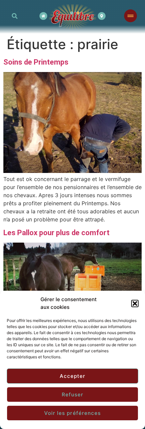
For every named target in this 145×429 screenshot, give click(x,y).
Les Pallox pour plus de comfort (56, 232)
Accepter (73, 376)
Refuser (73, 394)
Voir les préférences (72, 413)
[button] (135, 303)
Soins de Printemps (35, 62)
